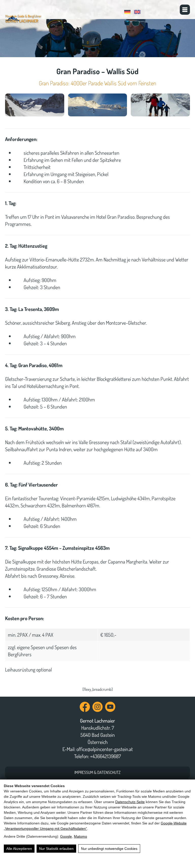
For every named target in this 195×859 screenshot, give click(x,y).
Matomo (80, 836)
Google (66, 836)
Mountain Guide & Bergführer (23, 18)
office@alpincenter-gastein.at (104, 749)
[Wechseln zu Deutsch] (128, 11)
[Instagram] (97, 709)
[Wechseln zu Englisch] (138, 11)
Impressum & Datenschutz (97, 772)
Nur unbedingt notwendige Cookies (109, 849)
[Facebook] (84, 709)
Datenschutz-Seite (130, 802)
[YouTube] (110, 709)
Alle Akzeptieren (19, 849)
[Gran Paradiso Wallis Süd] (34, 104)
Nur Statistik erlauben (56, 849)
